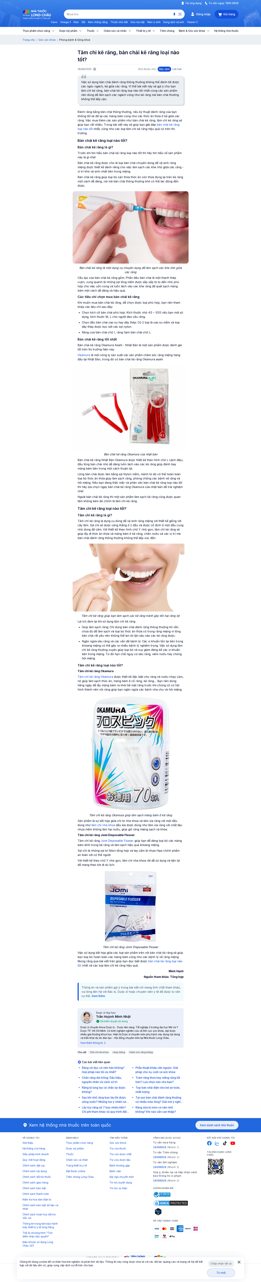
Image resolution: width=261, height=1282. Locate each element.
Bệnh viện (115, 1171)
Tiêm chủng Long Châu (80, 1176)
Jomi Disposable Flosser (117, 840)
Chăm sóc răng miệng (141, 1052)
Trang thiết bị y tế (76, 1165)
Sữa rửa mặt (137, 22)
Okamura (84, 355)
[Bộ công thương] (161, 1194)
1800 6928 (231, 3)
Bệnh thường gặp (120, 1165)
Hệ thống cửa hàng (34, 1148)
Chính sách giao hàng (35, 1182)
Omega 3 (65, 22)
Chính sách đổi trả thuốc (37, 1176)
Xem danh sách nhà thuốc (217, 1125)
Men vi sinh (154, 22)
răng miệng (119, 1052)
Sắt (83, 22)
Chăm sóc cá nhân (77, 1159)
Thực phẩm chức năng (79, 1142)
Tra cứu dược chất (120, 1154)
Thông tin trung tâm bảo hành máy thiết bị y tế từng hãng (40, 1225)
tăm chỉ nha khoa (103, 825)
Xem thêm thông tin (91, 1042)
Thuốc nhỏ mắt (119, 22)
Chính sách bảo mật (34, 1188)
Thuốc (70, 1154)
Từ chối (221, 1272)
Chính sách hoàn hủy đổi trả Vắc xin (39, 1216)
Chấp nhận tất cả (221, 1263)
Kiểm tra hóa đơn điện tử (37, 1199)
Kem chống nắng (98, 22)
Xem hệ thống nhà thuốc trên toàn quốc (70, 1125)
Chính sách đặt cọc (34, 1165)
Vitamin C (192, 22)
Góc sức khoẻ (118, 1142)
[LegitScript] (171, 1211)
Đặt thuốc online (75, 1171)
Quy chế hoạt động (34, 1159)
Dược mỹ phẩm (75, 1148)
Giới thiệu (28, 1142)
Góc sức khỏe (47, 39)
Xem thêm (98, 996)
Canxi (54, 22)
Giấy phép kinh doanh (36, 1154)
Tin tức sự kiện (118, 1188)
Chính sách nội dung (35, 1171)
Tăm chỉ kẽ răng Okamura (95, 676)
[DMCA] (171, 1203)
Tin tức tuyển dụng (121, 1182)
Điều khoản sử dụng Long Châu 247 (38, 1244)
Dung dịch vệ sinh (173, 22)
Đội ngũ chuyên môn (122, 1176)
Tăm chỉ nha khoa (99, 1052)
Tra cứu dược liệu (120, 1159)
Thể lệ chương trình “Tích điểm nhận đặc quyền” (38, 1234)
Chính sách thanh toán (36, 1193)
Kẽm (76, 22)
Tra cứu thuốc (118, 1148)
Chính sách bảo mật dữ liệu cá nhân (40, 1207)
